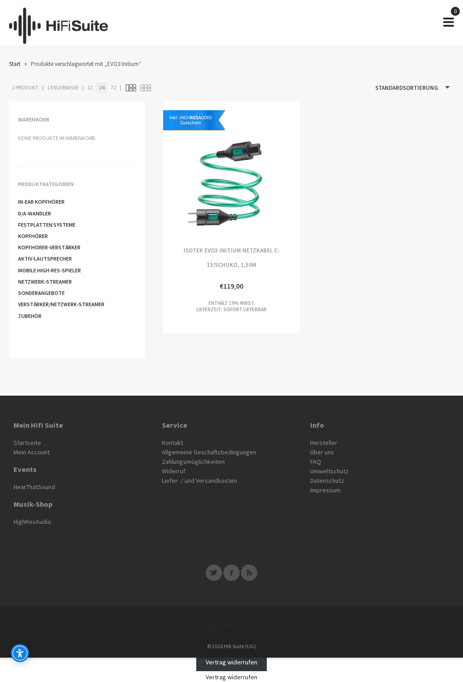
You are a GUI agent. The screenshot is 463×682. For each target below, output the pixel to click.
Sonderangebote (41, 293)
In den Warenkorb (266, 169)
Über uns (322, 452)
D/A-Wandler (34, 213)
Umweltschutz (329, 471)
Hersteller (323, 443)
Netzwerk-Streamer (45, 281)
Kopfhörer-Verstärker (49, 247)
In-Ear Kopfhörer (41, 201)
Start (14, 64)
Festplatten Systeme (47, 224)
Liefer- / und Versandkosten (199, 480)
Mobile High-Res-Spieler (49, 270)
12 (90, 87)
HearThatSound (34, 487)
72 (113, 87)
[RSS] (249, 573)
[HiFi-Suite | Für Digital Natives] (58, 22)
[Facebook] (231, 573)
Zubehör (30, 316)
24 (101, 87)
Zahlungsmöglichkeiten (193, 462)
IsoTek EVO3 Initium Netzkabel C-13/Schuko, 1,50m (197, 169)
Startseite (27, 443)
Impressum (325, 490)
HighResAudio (32, 522)
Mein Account (32, 452)
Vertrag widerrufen (231, 662)
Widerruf (173, 471)
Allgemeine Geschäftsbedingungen (209, 452)
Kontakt (172, 443)
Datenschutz (327, 480)
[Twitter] (214, 573)
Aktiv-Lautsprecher (45, 258)
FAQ (315, 462)
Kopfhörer (33, 236)
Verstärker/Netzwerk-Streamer (61, 304)
